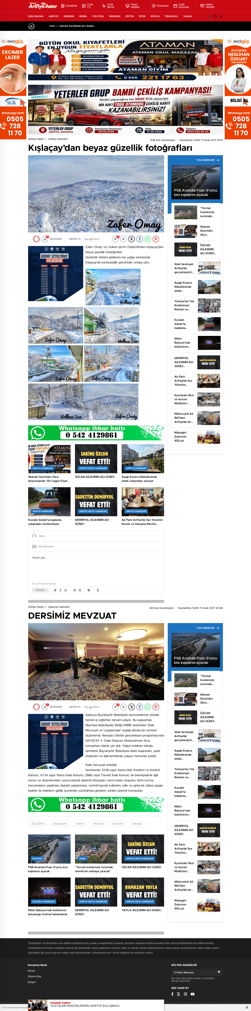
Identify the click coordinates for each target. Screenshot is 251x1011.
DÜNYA (155, 16)
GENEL (83, 16)
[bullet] (79, 590)
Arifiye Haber (36, 139)
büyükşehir (60, 824)
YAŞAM (187, 16)
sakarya (136, 824)
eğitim (80, 824)
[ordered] (74, 590)
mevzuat (98, 824)
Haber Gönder (210, 5)
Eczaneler (163, 6)
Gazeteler (71, 6)
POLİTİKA (98, 16)
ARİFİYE (53, 16)
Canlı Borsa (110, 5)
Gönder (40, 590)
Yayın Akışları (135, 5)
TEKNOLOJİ (171, 16)
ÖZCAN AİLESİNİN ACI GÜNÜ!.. (77, 26)
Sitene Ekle (34, 976)
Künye (31, 971)
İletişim (32, 982)
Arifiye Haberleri (58, 139)
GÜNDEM (69, 16)
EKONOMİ (115, 16)
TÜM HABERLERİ (205, 160)
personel (118, 824)
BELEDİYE (38, 824)
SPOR (142, 16)
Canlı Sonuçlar (184, 5)
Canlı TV (90, 5)
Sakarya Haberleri (59, 607)
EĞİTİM (130, 16)
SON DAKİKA (36, 16)
